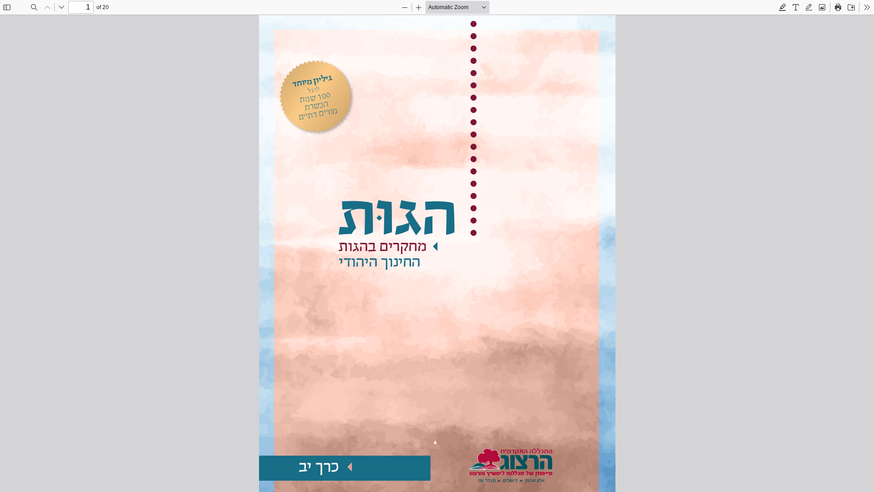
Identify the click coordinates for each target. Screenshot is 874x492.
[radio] (782, 7)
